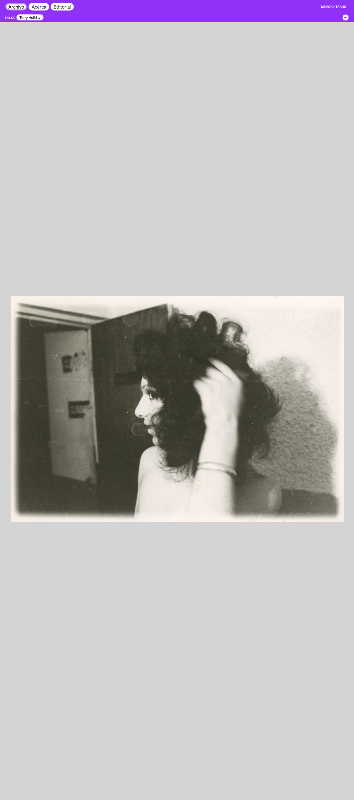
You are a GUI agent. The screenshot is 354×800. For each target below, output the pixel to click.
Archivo (16, 7)
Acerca (39, 7)
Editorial (62, 7)
